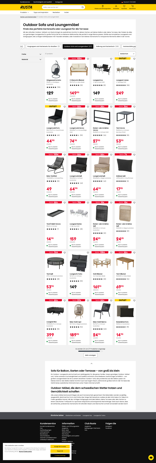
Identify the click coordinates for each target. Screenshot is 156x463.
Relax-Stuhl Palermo (99, 324)
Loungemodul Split (76, 178)
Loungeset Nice (53, 324)
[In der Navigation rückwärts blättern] (21, 48)
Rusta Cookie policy (25, 451)
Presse (64, 439)
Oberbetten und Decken (73, 415)
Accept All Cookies (60, 446)
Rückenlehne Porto (122, 323)
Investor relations (67, 441)
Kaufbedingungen (45, 430)
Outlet (66, 12)
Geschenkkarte (45, 436)
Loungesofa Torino (76, 276)
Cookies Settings (60, 455)
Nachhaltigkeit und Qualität (42, 2)
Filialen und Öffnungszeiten (70, 426)
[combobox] (62, 7)
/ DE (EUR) (130, 2)
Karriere (64, 438)
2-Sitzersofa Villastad (77, 81)
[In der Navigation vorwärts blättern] (134, 48)
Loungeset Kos (98, 81)
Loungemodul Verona (78, 130)
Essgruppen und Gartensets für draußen (43, 46)
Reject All (60, 451)
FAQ (41, 428)
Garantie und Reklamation (48, 438)
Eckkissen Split (124, 177)
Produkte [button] (23, 12)
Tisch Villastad (123, 275)
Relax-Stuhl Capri (78, 323)
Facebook (109, 428)
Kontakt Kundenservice (47, 426)
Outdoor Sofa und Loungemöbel (78, 46)
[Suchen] (83, 7)
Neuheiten (56, 12)
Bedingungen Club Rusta (92, 428)
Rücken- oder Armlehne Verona (101, 130)
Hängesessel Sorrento (53, 82)
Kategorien (59, 2)
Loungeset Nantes (76, 225)
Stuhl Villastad (99, 275)
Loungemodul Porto (55, 130)
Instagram (109, 426)
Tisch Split (54, 275)
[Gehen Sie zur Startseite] (26, 7)
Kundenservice (25, 2)
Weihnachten (66, 432)
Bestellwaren (44, 434)
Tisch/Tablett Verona (53, 225)
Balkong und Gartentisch (107, 46)
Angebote (65, 428)
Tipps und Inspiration (41, 12)
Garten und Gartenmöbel (28, 17)
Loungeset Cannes (122, 81)
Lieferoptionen (44, 432)
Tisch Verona (122, 130)
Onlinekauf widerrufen (47, 439)
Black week (65, 430)
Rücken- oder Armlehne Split (101, 227)
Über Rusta (65, 434)
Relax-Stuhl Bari (54, 177)
